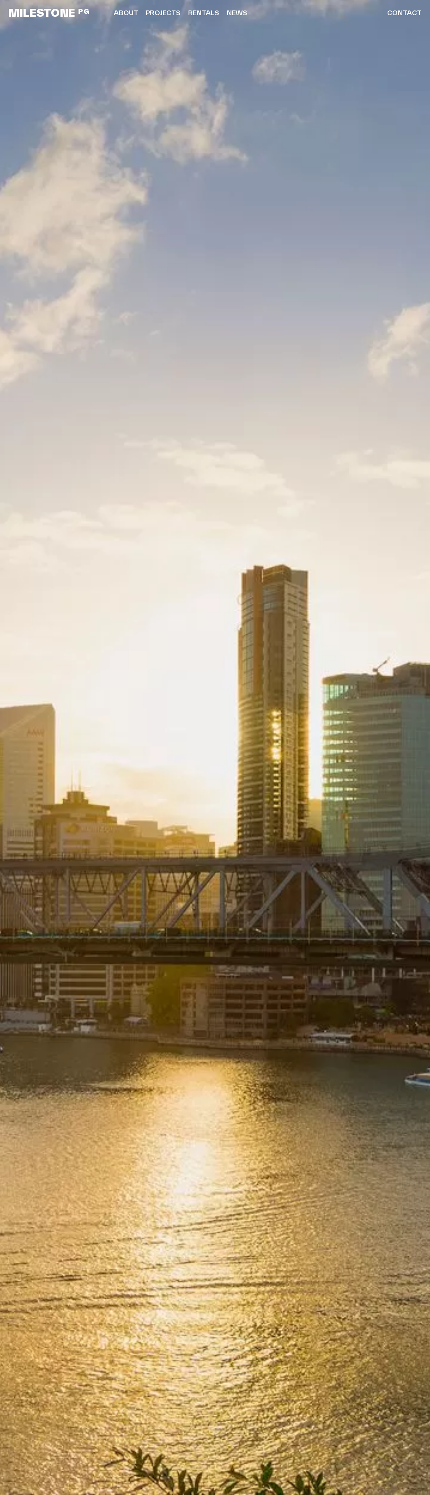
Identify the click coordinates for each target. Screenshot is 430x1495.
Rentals (203, 12)
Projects (163, 12)
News (237, 12)
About (126, 12)
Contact (404, 12)
